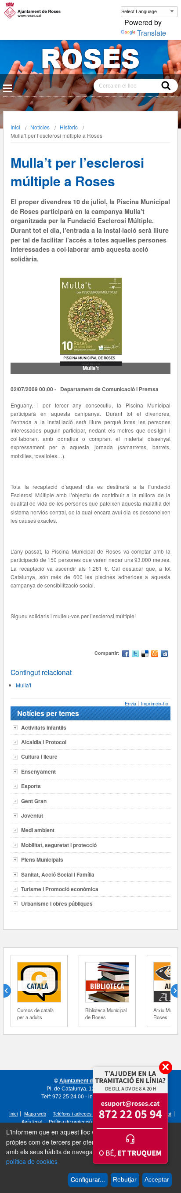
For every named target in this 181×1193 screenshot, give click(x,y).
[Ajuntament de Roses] (90, 60)
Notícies (40, 127)
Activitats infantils (43, 727)
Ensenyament (38, 771)
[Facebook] (125, 654)
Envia (130, 703)
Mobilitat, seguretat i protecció (59, 845)
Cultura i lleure (39, 756)
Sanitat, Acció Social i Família (57, 874)
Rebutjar (125, 1179)
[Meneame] (154, 654)
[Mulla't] (91, 322)
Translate (151, 33)
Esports (31, 786)
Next (170, 991)
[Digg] (164, 654)
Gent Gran (34, 801)
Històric (69, 127)
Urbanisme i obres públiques (57, 903)
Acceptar (157, 1179)
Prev (11, 991)
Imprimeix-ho (154, 703)
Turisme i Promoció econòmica (59, 889)
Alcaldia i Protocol (43, 742)
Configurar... (88, 1179)
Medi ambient (37, 830)
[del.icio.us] (144, 654)
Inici (15, 127)
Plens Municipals (42, 859)
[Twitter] (135, 654)
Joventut (32, 815)
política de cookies (32, 1161)
